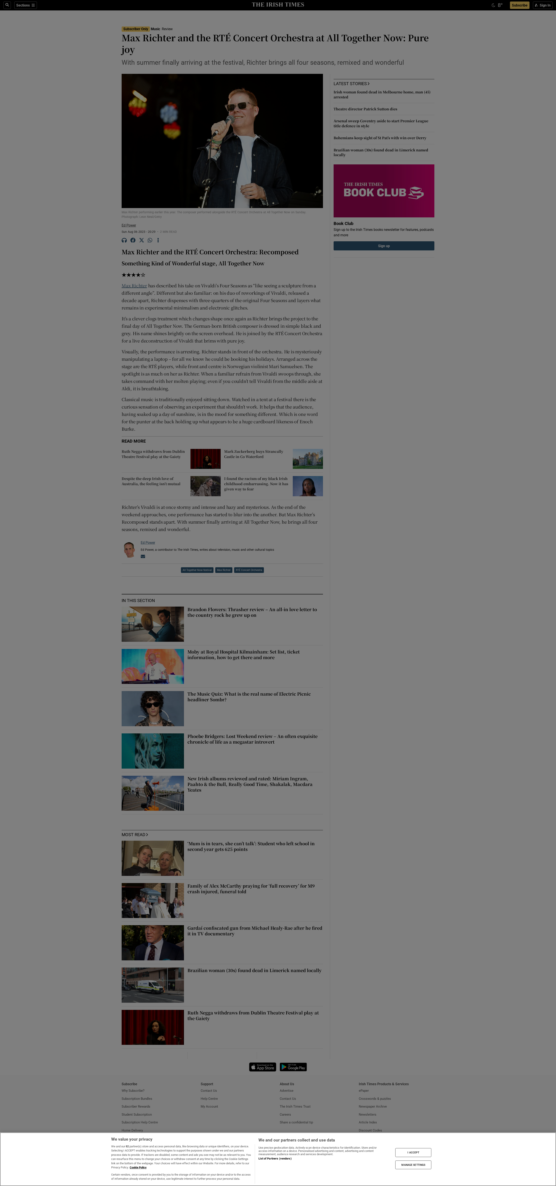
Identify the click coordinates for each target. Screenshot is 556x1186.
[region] (278, 1159)
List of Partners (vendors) (274, 1158)
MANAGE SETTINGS (413, 1164)
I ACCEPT (413, 1152)
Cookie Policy (138, 1167)
